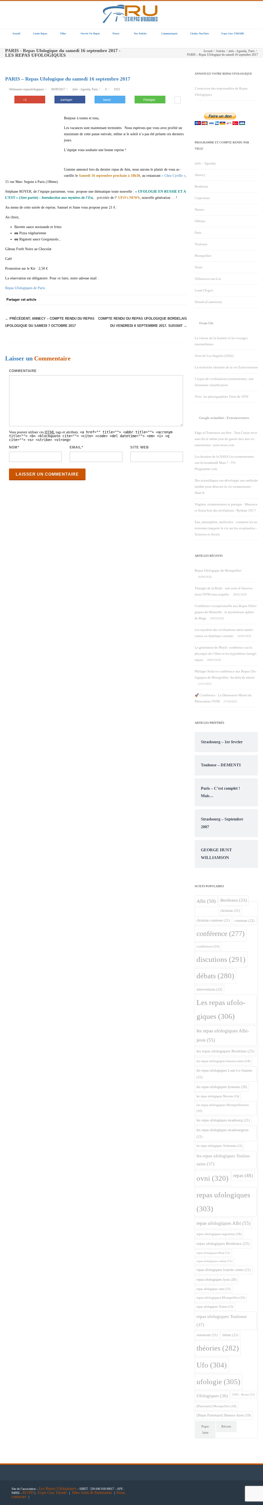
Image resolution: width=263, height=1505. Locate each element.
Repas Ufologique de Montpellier (218, 570)
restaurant (207, 1335)
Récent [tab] (226, 1426)
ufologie (218, 1381)
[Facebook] (120, 300)
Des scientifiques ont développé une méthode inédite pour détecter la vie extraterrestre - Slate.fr (226, 486)
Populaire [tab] (205, 1429)
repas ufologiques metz (213, 1289)
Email (75, 447)
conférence (220, 933)
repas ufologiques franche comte (223, 1270)
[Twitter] (130, 300)
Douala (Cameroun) (208, 302)
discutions (221, 959)
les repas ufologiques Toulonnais (219, 1146)
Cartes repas (40, 33)
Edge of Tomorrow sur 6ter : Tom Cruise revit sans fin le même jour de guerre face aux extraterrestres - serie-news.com (226, 439)
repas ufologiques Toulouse (221, 1320)
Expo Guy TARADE (232, 33)
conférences (207, 946)
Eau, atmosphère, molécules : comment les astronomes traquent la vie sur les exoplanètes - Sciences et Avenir (226, 528)
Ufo (211, 1365)
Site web (139, 447)
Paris (95, 89)
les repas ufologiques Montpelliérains (222, 1108)
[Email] (182, 300)
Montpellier (203, 256)
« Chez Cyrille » (173, 176)
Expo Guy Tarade (52, 1492)
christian (230, 910)
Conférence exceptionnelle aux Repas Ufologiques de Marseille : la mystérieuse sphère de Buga (226, 612)
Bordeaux (201, 186)
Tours (198, 267)
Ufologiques (212, 1395)
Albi (206, 901)
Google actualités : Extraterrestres (224, 418)
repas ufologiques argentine (218, 1234)
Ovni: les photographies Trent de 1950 (221, 396)
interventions (209, 989)
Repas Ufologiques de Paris (25, 288)
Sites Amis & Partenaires (92, 1492)
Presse (115, 33)
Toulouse (201, 244)
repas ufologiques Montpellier (220, 1297)
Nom (13, 447)
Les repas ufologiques (221, 1009)
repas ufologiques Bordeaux (222, 1244)
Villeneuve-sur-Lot (208, 279)
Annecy (200, 175)
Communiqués (169, 33)
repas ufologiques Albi (223, 1223)
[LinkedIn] (161, 300)
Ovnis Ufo (206, 323)
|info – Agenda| (205, 163)
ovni (212, 1178)
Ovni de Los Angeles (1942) (214, 356)
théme (230, 1335)
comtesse (244, 920)
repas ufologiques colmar (214, 1261)
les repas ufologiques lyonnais (221, 1087)
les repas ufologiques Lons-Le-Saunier (224, 1073)
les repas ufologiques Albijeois (222, 1035)
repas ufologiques (223, 1202)
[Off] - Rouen (243, 1394)
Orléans (200, 221)
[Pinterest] (141, 300)
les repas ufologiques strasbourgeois (222, 1133)
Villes (63, 33)
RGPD (28, 1492)
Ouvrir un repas (90, 33)
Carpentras (202, 198)
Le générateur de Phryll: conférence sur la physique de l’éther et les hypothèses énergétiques (226, 654)
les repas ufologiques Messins (217, 1096)
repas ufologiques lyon (216, 1280)
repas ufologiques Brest (213, 1253)
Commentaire (23, 371)
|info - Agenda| (81, 89)
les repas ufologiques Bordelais (225, 1051)
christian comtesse (213, 920)
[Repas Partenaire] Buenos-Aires (223, 1415)
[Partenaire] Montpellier (216, 1406)
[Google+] (151, 300)
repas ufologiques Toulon (214, 1306)
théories (217, 1348)
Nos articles (140, 33)
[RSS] (171, 300)
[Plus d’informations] (177, 100)
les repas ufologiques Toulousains (223, 1160)
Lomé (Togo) (204, 290)
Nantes (199, 209)
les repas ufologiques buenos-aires (223, 1061)
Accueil (16, 33)
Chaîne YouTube (199, 33)
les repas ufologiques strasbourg (223, 1120)
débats (215, 976)
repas (243, 1175)
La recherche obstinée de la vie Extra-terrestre (226, 367)
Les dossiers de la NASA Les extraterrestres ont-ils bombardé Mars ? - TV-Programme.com (224, 463)
